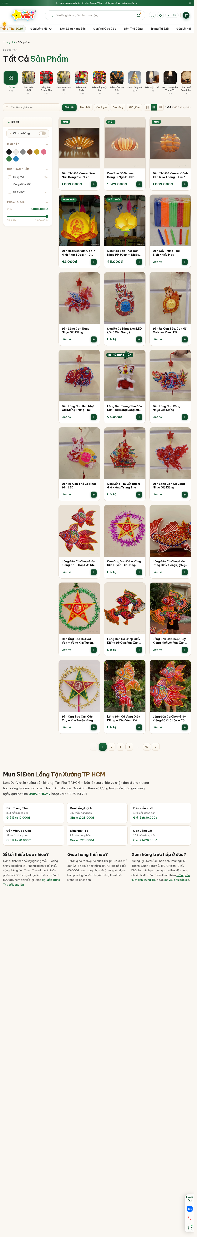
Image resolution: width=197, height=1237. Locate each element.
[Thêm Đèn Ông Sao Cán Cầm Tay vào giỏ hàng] (94, 727)
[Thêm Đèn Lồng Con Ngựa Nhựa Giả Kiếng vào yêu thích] (94, 278)
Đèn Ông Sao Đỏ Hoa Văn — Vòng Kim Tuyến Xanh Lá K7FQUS (77, 641)
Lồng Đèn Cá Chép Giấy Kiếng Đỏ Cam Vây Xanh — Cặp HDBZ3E (123, 641)
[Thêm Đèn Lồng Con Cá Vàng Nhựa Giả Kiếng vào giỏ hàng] (185, 495)
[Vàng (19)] (36, 152)
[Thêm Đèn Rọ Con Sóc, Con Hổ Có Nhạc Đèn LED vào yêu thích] (185, 278)
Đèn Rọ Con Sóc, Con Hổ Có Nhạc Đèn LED (169, 330)
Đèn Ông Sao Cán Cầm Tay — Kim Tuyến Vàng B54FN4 (77, 718)
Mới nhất (85, 107)
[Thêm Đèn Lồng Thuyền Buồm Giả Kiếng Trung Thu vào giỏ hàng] (139, 495)
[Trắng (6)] (16, 152)
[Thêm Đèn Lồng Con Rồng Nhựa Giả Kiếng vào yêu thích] (185, 355)
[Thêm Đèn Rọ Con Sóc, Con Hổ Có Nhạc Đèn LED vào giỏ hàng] (185, 339)
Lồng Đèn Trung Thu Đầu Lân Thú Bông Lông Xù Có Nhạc (124, 408)
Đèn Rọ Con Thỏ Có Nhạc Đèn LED (79, 485)
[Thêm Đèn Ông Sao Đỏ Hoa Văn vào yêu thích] (94, 588)
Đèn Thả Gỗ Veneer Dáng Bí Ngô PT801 (120, 175)
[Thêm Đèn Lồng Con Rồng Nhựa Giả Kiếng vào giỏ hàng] (185, 417)
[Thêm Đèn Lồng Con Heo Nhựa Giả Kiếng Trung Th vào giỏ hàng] (94, 417)
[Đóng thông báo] (190, 3)
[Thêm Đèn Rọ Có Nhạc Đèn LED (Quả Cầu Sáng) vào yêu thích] (140, 278)
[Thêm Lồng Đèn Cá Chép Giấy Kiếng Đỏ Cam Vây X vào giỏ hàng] (139, 650)
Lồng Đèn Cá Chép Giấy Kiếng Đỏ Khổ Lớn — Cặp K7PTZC (169, 718)
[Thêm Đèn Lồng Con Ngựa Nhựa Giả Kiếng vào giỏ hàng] (94, 339)
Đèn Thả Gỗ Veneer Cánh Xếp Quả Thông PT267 (170, 175)
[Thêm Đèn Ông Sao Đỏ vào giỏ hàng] (139, 572)
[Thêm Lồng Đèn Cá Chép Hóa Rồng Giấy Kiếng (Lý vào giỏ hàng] (185, 572)
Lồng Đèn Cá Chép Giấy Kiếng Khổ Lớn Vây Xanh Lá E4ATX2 (169, 641)
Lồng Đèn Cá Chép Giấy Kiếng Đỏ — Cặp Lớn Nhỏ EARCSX (79, 563)
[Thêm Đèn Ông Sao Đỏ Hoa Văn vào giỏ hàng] (94, 650)
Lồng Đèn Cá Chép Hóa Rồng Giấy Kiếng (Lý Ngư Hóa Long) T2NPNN (170, 563)
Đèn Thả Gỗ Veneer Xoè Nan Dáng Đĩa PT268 (78, 175)
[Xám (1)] (23, 152)
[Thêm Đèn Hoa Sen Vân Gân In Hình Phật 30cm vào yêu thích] (94, 200)
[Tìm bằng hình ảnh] (138, 15)
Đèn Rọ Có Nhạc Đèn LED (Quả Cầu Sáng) (124, 330)
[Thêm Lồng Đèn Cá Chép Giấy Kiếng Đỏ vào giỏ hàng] (94, 572)
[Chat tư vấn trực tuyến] (189, 1227)
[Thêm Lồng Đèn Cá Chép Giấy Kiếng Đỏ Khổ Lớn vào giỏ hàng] (185, 727)
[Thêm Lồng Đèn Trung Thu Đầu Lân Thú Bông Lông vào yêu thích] (140, 355)
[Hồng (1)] (43, 152)
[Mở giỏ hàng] (186, 15)
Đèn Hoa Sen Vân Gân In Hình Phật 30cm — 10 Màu (78, 253)
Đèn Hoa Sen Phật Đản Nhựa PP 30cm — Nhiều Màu (123, 253)
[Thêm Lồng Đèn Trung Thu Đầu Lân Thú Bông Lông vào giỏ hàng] (139, 417)
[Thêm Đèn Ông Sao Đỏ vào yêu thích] (140, 510)
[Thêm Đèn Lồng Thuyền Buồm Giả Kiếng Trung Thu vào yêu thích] (140, 433)
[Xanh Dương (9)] (16, 159)
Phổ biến (69, 107)
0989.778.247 (40, 794)
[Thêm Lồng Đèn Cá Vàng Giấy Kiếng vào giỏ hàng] (139, 727)
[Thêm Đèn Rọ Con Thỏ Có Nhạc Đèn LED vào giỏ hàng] (94, 495)
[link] (79, 153)
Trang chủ (9, 42)
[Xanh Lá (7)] (9, 159)
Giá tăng (118, 107)
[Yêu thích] (160, 15)
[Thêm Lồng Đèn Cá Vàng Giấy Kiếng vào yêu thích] (140, 665)
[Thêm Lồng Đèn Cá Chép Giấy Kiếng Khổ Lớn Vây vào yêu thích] (185, 588)
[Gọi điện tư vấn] (189, 1218)
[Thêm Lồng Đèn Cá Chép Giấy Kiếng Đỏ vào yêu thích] (94, 510)
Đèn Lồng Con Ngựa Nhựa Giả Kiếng (75, 330)
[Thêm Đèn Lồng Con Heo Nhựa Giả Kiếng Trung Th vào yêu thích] (94, 355)
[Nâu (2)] (30, 152)
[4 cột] (160, 107)
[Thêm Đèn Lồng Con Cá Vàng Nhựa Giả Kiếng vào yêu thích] (185, 433)
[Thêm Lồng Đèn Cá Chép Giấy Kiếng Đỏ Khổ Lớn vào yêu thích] (185, 665)
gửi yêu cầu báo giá (176, 880)
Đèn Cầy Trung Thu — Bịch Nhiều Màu (168, 252)
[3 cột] (154, 107)
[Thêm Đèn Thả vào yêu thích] (94, 122)
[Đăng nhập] (152, 15)
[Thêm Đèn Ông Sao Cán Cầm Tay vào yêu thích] (94, 665)
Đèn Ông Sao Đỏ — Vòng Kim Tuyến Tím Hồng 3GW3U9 (124, 563)
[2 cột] (147, 107)
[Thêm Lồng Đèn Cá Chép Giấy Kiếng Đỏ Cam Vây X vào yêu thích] (140, 588)
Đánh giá (101, 107)
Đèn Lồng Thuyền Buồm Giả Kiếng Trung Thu (123, 485)
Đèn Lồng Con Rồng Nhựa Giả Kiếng (166, 408)
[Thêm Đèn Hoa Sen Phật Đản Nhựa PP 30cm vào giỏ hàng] (139, 262)
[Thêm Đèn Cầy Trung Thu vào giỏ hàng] (185, 262)
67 (147, 746)
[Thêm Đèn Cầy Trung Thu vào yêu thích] (185, 200)
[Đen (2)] (9, 152)
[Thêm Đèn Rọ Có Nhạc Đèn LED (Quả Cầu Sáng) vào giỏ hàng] (139, 339)
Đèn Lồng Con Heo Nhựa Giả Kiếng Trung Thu (78, 408)
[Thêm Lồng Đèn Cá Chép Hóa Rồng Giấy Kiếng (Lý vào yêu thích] (185, 510)
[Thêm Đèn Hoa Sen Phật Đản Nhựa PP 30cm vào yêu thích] (140, 200)
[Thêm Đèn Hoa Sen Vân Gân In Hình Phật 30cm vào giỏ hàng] (94, 262)
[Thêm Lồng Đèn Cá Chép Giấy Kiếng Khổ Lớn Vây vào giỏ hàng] (185, 650)
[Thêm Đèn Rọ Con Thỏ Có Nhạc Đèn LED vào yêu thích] (94, 433)
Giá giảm (134, 107)
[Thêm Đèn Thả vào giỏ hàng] (94, 184)
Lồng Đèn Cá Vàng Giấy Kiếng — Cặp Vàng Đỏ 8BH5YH (123, 718)
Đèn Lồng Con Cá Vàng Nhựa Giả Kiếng (169, 485)
